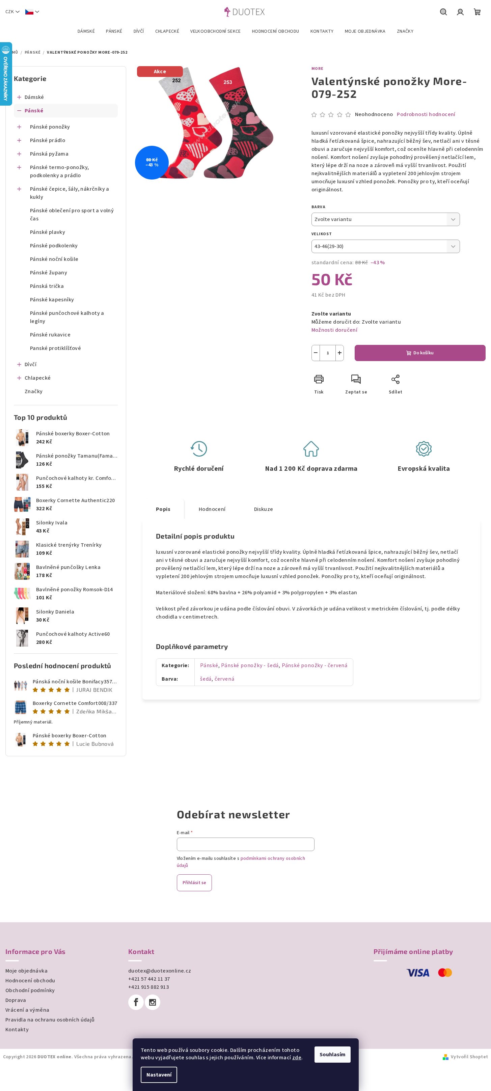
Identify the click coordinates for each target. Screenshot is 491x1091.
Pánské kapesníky (52, 299)
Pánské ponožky (50, 127)
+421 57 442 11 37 (149, 979)
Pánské (34, 110)
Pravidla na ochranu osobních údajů (50, 1020)
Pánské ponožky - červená (315, 665)
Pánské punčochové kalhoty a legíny (67, 317)
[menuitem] (86, 31)
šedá (206, 679)
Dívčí (30, 364)
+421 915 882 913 (148, 987)
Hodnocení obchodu (30, 980)
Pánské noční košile (54, 259)
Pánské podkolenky (54, 245)
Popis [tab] (163, 509)
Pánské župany (48, 272)
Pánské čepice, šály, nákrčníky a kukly (69, 193)
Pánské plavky (47, 232)
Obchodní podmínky (30, 990)
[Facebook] (136, 1002)
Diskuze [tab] (263, 509)
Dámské (34, 97)
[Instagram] (152, 1002)
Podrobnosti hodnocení (426, 114)
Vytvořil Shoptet (469, 1057)
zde (296, 1057)
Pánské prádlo (47, 140)
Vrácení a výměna (27, 1010)
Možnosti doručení (334, 330)
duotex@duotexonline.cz (159, 971)
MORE (317, 69)
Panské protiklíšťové (55, 348)
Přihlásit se (194, 882)
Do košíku (423, 353)
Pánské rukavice (50, 334)
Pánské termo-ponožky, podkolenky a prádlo (59, 171)
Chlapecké (38, 378)
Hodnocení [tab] (212, 509)
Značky (34, 391)
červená (225, 679)
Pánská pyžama (49, 154)
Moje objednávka (26, 971)
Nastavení (158, 1075)
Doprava (15, 1000)
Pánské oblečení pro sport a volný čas (72, 214)
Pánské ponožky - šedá (250, 665)
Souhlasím (333, 1054)
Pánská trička (47, 286)
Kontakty (17, 1029)
